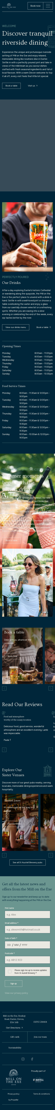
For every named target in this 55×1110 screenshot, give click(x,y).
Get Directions (13, 1027)
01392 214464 (40, 1022)
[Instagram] (23, 1059)
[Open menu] (48, 5)
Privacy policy (13, 1094)
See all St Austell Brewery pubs (27, 862)
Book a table (11, 85)
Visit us (31, 85)
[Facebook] (32, 1059)
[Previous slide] (4, 688)
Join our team (40, 1037)
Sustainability (15, 1048)
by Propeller (13, 1100)
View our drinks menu (15, 327)
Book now (12, 656)
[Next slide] (51, 688)
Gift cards (14, 1037)
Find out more (14, 823)
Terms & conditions (41, 1094)
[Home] (9, 5)
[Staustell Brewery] (38, 1080)
